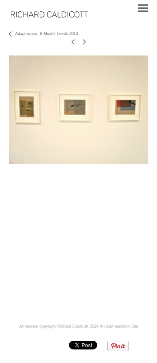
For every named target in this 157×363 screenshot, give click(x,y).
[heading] (49, 15)
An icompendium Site (119, 326)
